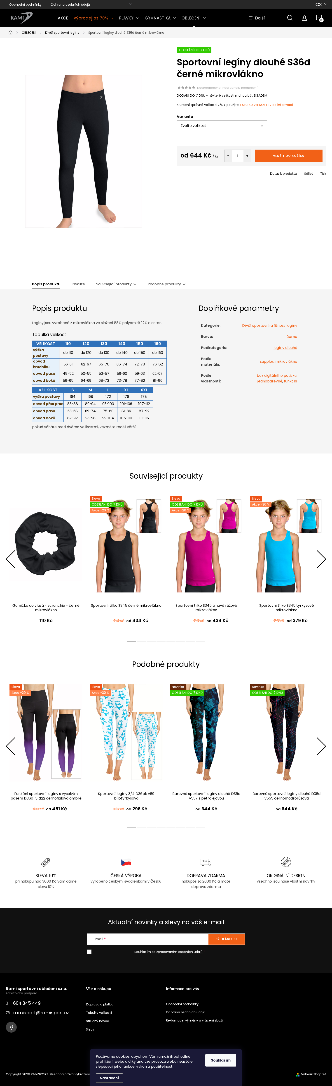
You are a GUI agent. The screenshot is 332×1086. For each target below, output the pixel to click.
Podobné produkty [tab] (164, 284)
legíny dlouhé (285, 347)
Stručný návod (97, 1021)
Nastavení (109, 1078)
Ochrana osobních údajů (70, 4)
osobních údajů (190, 952)
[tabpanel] (46, 564)
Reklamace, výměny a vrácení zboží (194, 1020)
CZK (319, 4)
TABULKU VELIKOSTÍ (254, 105)
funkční (290, 381)
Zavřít (202, 172)
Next (321, 559)
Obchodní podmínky (25, 4)
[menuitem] (63, 18)
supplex (267, 361)
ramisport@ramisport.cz (41, 1013)
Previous (10, 559)
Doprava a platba (99, 1004)
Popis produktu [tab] (46, 284)
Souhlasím (221, 1060)
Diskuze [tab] (78, 284)
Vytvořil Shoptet (313, 1074)
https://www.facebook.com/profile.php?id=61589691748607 (11, 1027)
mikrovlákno (286, 361)
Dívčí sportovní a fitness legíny (269, 325)
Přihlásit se (226, 939)
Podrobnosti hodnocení (239, 88)
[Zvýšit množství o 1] (247, 156)
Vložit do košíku (288, 156)
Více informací (281, 105)
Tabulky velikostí (99, 1012)
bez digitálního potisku (277, 375)
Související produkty (114, 284)
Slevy (90, 1029)
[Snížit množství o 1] (228, 156)
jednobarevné (269, 381)
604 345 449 (27, 1003)
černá (292, 336)
